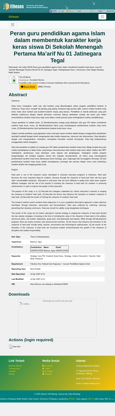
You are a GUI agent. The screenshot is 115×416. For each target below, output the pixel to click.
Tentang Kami (14, 368)
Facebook (48, 366)
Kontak (11, 374)
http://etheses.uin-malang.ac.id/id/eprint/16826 (49, 284)
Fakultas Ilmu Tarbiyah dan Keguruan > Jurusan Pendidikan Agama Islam (60, 264)
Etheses (14, 16)
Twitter (47, 368)
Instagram (48, 371)
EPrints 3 (72, 399)
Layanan (12, 371)
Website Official (15, 366)
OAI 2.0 (91, 399)
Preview (47, 87)
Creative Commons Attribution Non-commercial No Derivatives (64, 83)
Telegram (48, 374)
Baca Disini (29, 87)
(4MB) (33, 87)
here (112, 399)
